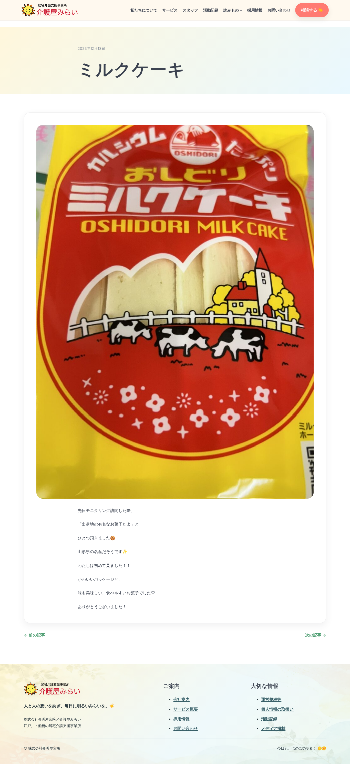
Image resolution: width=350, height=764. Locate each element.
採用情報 (181, 718)
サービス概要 (185, 709)
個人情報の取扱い (277, 709)
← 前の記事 (34, 634)
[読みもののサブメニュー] (241, 10)
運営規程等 (271, 699)
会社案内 (181, 699)
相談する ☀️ (312, 10)
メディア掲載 (273, 728)
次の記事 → (315, 634)
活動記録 (269, 718)
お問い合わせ (185, 728)
